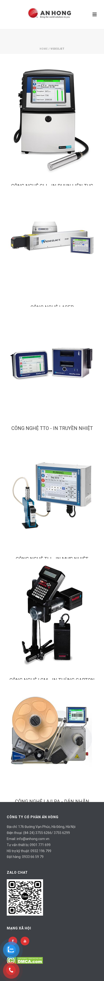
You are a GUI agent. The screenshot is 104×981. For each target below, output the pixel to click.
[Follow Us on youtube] (25, 941)
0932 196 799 (40, 851)
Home (44, 48)
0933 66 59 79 (33, 857)
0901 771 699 (40, 845)
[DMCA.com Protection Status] (25, 960)
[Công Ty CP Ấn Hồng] (52, 14)
